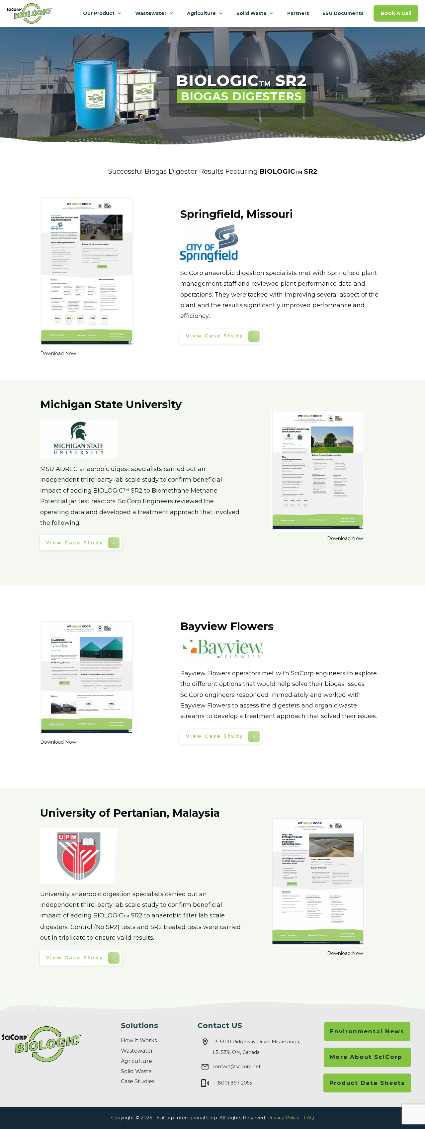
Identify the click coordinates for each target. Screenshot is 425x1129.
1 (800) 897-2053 (232, 1083)
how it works (139, 1040)
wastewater (137, 1051)
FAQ (309, 1118)
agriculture (136, 1061)
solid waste (136, 1071)
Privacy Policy (283, 1118)
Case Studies (137, 1081)
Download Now (58, 353)
